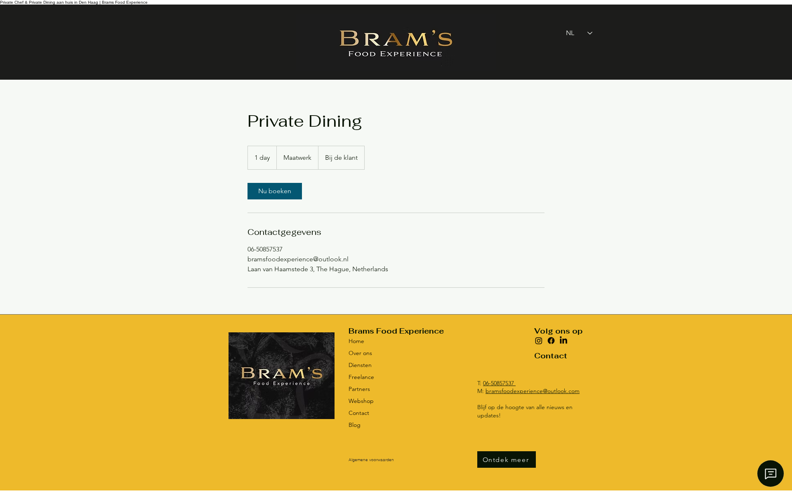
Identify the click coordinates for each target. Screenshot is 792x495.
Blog (355, 425)
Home (356, 341)
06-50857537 (499, 383)
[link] (275, 191)
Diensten (360, 365)
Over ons (360, 353)
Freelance (361, 377)
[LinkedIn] (563, 340)
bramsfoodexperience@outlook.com (533, 391)
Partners (359, 389)
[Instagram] (538, 340)
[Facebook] (551, 340)
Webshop (361, 401)
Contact (359, 413)
